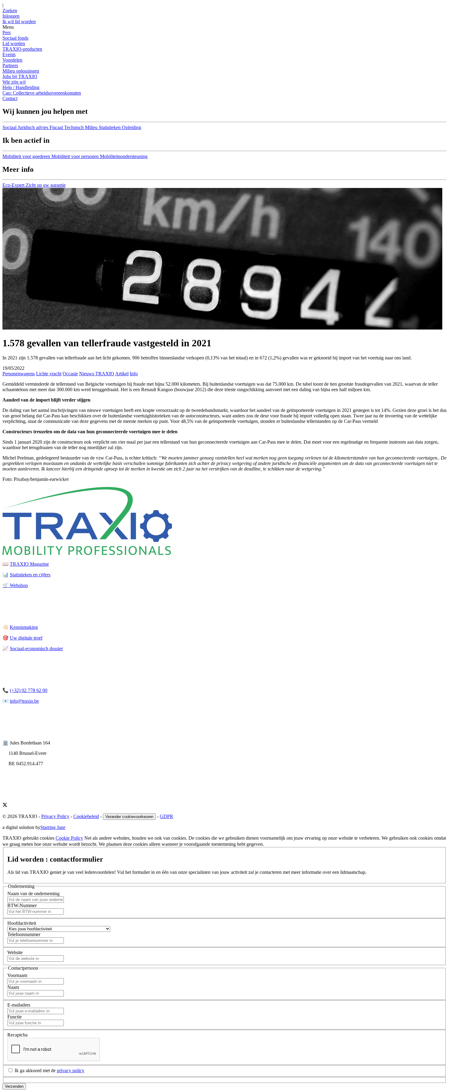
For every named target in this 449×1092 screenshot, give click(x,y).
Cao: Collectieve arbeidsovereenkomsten (41, 93)
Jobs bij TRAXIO (19, 76)
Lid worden (13, 43)
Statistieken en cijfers (30, 574)
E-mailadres (18, 1004)
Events (9, 54)
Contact (9, 98)
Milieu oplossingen (20, 71)
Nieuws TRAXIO (96, 373)
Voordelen (12, 60)
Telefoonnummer (23, 934)
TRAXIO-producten (22, 49)
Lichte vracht (48, 373)
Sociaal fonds (15, 38)
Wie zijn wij (14, 82)
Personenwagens (18, 373)
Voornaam (17, 975)
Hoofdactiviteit (21, 923)
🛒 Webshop (15, 585)
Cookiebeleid (86, 816)
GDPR (166, 816)
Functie (14, 1016)
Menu (8, 27)
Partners (10, 65)
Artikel (122, 373)
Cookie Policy (69, 838)
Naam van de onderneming (33, 893)
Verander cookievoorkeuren (129, 816)
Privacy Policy (55, 816)
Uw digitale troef (26, 637)
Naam (13, 987)
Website (15, 952)
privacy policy (70, 1070)
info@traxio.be (24, 701)
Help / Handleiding (20, 87)
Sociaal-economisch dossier (36, 648)
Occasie (70, 373)
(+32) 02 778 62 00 (28, 690)
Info (134, 373)
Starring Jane (52, 827)
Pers (6, 32)
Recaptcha (17, 1034)
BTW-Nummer (22, 905)
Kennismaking (24, 627)
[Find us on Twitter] (4, 805)
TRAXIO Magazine (29, 564)
